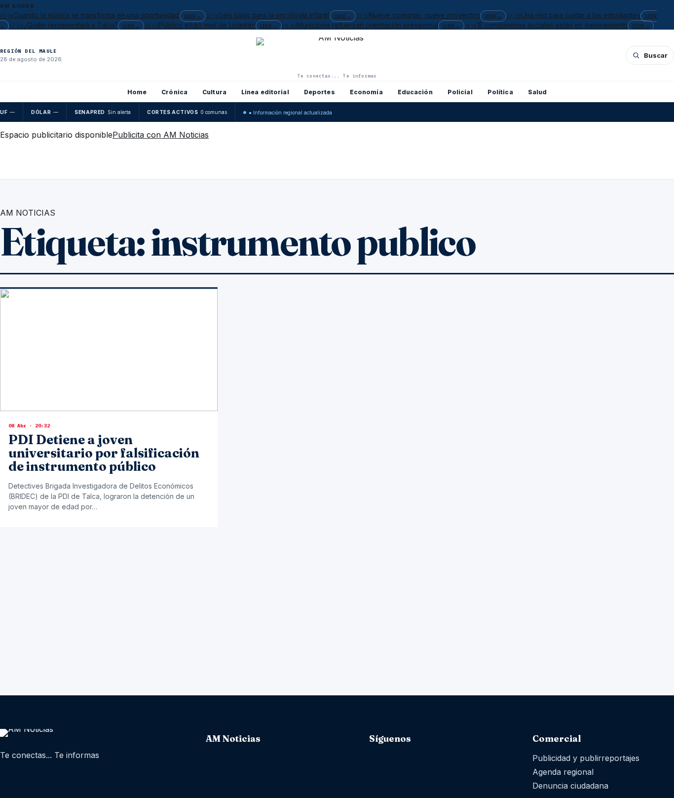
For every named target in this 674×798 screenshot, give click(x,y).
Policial (460, 92)
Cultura (214, 92)
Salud (537, 92)
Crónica (174, 92)
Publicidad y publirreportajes (585, 758)
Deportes (319, 92)
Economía (366, 92)
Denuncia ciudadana (570, 786)
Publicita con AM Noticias (160, 135)
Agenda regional (563, 772)
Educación (415, 92)
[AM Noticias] (337, 54)
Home (137, 92)
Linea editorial (265, 92)
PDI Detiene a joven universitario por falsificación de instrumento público (103, 453)
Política (500, 92)
